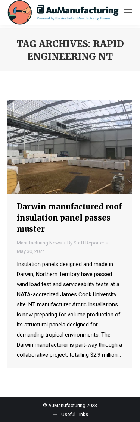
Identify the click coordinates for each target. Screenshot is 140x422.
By (85, 243)
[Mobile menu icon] (128, 12)
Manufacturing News (39, 243)
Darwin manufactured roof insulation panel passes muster (69, 218)
